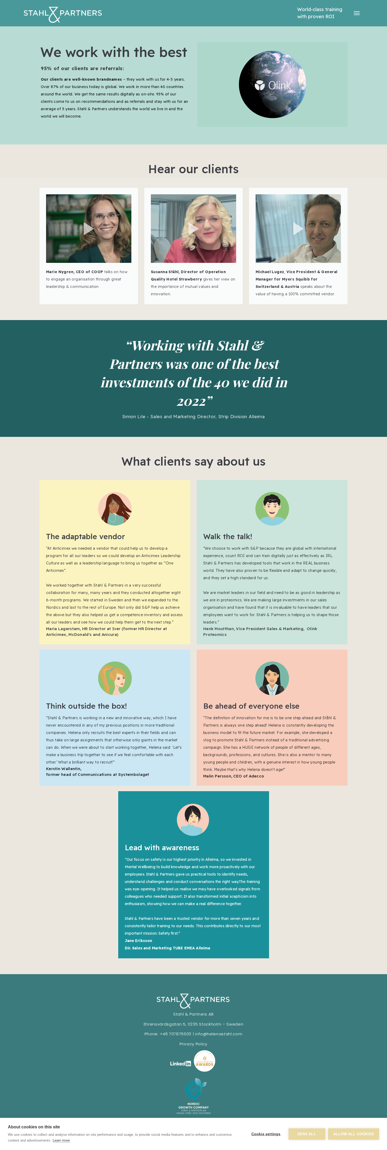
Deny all (306, 1134)
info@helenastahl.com (218, 1034)
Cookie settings (266, 1134)
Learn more (61, 1140)
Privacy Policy (193, 1044)
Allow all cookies (353, 1134)
